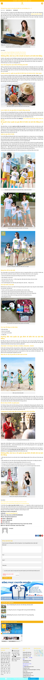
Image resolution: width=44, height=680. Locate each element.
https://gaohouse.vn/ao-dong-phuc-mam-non (28, 668)
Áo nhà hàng (24, 0)
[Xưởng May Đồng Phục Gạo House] (22, 3)
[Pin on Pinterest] (42, 536)
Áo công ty (20, 0)
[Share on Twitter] (38, 536)
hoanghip (15, 10)
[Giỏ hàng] (42, 3)
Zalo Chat (9, 678)
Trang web (4, 565)
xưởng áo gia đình (5, 658)
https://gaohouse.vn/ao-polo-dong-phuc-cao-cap (28, 674)
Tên (3, 554)
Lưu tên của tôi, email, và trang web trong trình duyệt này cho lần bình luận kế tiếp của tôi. (22, 570)
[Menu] (2, 3)
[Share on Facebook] (36, 536)
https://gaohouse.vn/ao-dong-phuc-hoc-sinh (27, 665)
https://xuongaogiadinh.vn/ (12, 513)
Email (3, 560)
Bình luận (4, 544)
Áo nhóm (29, 0)
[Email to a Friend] (40, 536)
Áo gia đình (15, 0)
